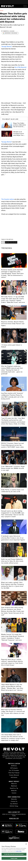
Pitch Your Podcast (14, 773)
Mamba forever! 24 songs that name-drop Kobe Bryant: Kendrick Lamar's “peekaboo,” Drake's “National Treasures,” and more (12, 637)
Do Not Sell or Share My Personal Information (14, 854)
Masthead (14, 786)
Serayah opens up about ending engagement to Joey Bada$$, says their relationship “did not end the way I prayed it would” (12, 513)
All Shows (14, 766)
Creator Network (14, 775)
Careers (14, 793)
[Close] (26, 844)
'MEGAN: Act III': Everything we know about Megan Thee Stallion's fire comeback (19, 134)
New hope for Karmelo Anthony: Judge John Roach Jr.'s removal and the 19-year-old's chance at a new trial (13, 712)
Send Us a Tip (14, 788)
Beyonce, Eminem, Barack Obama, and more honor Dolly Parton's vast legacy (12, 323)
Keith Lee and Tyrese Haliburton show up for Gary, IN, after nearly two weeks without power (12, 561)
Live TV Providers (14, 770)
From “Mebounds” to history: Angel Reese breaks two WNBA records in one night (13, 468)
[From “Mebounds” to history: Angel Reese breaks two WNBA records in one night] (14, 457)
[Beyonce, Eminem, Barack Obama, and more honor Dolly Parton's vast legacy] (14, 312)
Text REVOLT (14, 804)
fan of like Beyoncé (20, 67)
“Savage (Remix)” (6, 46)
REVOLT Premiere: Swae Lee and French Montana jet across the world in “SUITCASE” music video (12, 445)
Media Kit (14, 790)
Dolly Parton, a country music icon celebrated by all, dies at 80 (12, 490)
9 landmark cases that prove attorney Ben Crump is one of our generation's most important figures (13, 538)
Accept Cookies (14, 858)
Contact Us (14, 801)
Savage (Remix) (7, 142)
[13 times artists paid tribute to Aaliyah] (14, 335)
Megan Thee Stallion (11, 242)
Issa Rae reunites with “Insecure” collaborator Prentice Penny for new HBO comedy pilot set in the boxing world (12, 396)
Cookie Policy (18, 851)
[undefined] (6, 125)
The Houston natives (7, 199)
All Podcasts (14, 768)
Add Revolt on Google (11, 33)
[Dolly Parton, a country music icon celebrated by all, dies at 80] (14, 480)
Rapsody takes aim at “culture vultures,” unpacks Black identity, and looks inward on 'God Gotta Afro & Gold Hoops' (12, 662)
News (1, 10)
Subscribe (14, 799)
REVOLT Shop (14, 806)
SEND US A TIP (14, 818)
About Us (14, 783)
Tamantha (6, 31)
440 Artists (14, 777)
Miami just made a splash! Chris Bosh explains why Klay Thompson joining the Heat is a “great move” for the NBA (12, 585)
